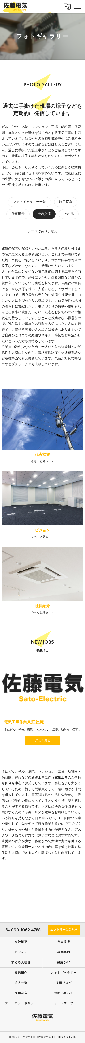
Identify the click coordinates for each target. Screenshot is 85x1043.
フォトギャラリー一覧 (29, 202)
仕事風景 (18, 214)
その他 (69, 214)
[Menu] (77, 6)
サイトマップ (64, 1003)
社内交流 (44, 214)
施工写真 (65, 202)
